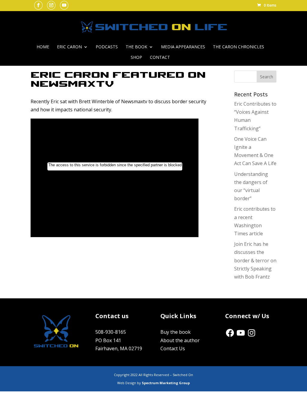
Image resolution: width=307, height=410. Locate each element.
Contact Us (172, 348)
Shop (136, 57)
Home (43, 47)
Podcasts (107, 47)
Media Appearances (183, 47)
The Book (136, 47)
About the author (180, 340)
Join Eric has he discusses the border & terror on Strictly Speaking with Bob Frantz (255, 260)
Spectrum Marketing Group (166, 383)
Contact (160, 57)
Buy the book (175, 332)
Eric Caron (69, 47)
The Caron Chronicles (238, 47)
